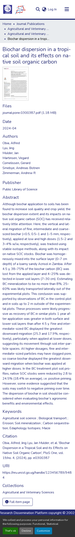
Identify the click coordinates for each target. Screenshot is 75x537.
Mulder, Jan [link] (10, 153)
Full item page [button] (19, 502)
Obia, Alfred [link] (11, 143)
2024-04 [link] (9, 128)
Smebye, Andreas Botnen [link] (21, 168)
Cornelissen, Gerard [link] (16, 163)
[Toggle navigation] (66, 9)
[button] (14, 9)
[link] (37, 112)
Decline (26, 531)
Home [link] (6, 24)
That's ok (10, 531)
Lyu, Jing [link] (8, 148)
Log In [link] (52, 9)
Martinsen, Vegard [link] (15, 158)
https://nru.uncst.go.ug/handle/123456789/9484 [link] (37, 475)
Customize (43, 531)
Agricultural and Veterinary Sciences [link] (28, 29)
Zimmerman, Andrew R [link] (19, 173)
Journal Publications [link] (30, 24)
